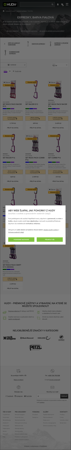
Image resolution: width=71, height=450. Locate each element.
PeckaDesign (43, 446)
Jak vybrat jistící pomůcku (29, 31)
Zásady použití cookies (50, 230)
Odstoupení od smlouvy (21, 423)
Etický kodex (6, 417)
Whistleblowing (7, 420)
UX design (26, 446)
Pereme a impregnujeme (49, 423)
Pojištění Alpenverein (48, 414)
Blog (4, 437)
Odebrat (9, 71)
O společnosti (6, 414)
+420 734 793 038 (54, 375)
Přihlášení (58, 4)
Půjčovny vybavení (48, 417)
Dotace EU (5, 434)
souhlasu (42, 402)
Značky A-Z (5, 423)
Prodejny (62, 414)
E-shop (61, 417)
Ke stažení (35, 414)
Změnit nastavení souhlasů (22, 439)
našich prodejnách (14, 319)
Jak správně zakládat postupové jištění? (52, 31)
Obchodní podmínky (20, 420)
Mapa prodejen (18, 380)
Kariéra (5, 431)
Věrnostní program (20, 414)
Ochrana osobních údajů (16, 232)
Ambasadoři (6, 426)
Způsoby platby (19, 431)
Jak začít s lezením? (13, 31)
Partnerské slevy (19, 417)
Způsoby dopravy (19, 428)
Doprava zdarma (13, 311)
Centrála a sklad (64, 420)
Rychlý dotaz (63, 423)
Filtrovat (13, 64)
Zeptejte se (35, 417)
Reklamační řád (19, 426)
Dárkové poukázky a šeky (49, 426)
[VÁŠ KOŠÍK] (62, 4)
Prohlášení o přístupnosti (21, 437)
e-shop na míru (34, 446)
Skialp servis (46, 420)
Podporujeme (6, 428)
